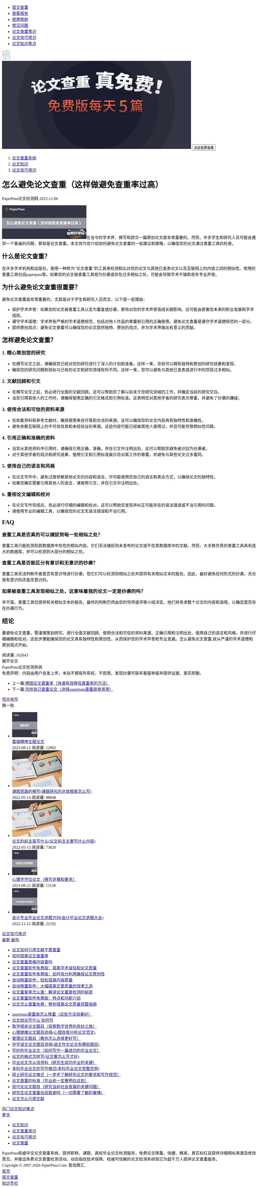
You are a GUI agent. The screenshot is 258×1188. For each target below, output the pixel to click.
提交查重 (20, 7)
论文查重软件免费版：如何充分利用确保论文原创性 (58, 974)
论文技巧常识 (24, 37)
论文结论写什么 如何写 (32, 1020)
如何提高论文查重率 (30, 956)
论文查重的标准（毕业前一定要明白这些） (50, 1081)
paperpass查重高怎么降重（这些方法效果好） (52, 1014)
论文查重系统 (24, 158)
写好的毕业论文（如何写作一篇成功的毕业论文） (56, 1050)
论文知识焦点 (24, 44)
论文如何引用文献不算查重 (36, 950)
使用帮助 (20, 19)
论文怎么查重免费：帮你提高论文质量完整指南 (54, 1004)
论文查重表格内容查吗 (32, 962)
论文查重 (20, 1143)
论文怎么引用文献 (28, 1099)
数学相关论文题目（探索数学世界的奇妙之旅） (54, 1026)
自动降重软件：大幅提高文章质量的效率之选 (52, 986)
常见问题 (20, 25)
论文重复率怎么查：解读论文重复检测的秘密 (52, 992)
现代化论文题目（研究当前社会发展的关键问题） (56, 1087)
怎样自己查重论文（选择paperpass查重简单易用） (69, 689)
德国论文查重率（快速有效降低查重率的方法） (67, 683)
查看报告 (20, 13)
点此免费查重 (204, 148)
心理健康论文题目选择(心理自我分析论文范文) (53, 1032)
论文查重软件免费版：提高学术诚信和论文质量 (54, 968)
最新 (6, 940)
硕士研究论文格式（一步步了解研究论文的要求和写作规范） (66, 1075)
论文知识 (20, 164)
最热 (15, 940)
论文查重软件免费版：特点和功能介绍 (46, 998)
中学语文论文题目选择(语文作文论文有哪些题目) (55, 1044)
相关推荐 (10, 699)
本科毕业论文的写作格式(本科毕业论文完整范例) (55, 1069)
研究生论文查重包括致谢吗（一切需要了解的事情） (58, 1093)
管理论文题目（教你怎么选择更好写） (46, 1038)
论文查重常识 (24, 31)
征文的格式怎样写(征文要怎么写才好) (45, 1056)
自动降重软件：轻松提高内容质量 (42, 980)
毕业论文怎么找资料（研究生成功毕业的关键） (54, 1062)
